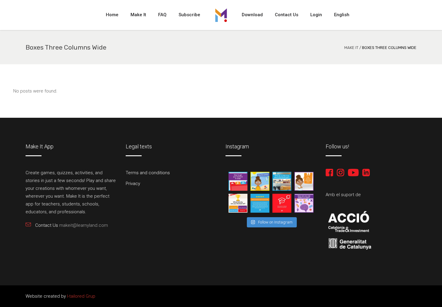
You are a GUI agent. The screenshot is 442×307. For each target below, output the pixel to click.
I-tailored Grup (80, 296)
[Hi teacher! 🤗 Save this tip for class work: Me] (303, 203)
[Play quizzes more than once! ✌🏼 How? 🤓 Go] (303, 181)
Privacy (133, 183)
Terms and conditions (148, 172)
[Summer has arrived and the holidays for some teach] (259, 181)
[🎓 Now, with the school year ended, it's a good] (238, 181)
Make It (351, 48)
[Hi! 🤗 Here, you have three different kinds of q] (281, 203)
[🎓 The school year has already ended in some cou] (281, 181)
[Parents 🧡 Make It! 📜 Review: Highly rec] (259, 203)
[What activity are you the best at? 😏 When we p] (238, 203)
